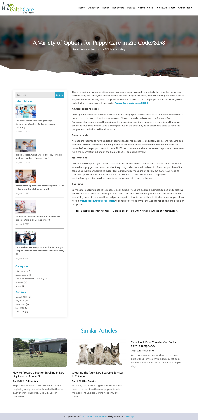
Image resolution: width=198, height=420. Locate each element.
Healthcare (118, 7)
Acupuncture (21, 275)
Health (105, 7)
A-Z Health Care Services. (95, 416)
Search (59, 95)
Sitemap (130, 416)
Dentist (131, 7)
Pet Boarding (118, 49)
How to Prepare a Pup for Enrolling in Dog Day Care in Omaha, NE (38, 374)
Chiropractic (185, 7)
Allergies (19, 282)
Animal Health (145, 7)
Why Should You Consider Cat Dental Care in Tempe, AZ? (153, 344)
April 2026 (20, 311)
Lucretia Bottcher (85, 49)
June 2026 (20, 304)
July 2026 (19, 300)
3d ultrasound (21, 271)
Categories (93, 7)
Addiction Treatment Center (28, 278)
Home (81, 7)
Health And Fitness (165, 7)
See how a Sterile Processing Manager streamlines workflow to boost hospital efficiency (35, 124)
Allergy (18, 286)
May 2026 (20, 308)
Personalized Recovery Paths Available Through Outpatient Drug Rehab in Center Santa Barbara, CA (39, 250)
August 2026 (21, 297)
